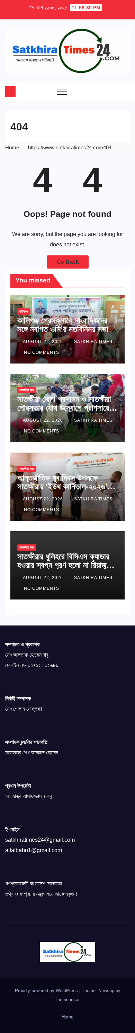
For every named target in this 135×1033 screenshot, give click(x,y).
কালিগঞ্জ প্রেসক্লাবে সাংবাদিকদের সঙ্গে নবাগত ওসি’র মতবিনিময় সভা (62, 325)
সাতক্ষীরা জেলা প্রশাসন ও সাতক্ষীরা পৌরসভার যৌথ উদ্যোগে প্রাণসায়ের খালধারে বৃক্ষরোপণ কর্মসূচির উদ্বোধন (65, 407)
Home (12, 147)
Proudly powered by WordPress (47, 990)
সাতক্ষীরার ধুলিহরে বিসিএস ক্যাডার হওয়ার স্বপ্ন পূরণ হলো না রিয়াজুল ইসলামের (63, 565)
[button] (110, 91)
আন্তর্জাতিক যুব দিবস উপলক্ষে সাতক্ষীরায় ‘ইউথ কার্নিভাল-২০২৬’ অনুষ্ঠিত (62, 486)
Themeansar (67, 999)
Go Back (67, 262)
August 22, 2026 (43, 341)
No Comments (41, 352)
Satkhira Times (93, 341)
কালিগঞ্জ (23, 311)
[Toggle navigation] (62, 91)
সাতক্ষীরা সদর (26, 390)
